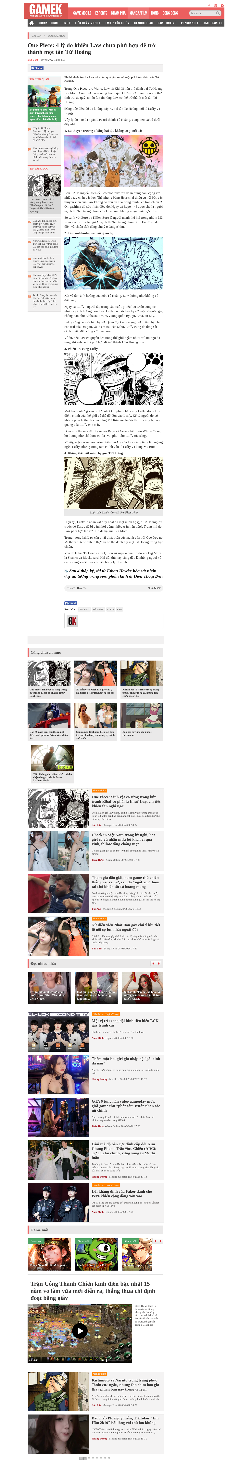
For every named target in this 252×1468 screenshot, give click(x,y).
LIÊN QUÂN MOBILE (88, 22)
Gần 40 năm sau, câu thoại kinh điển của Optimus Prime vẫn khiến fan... (49, 735)
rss (222, 5)
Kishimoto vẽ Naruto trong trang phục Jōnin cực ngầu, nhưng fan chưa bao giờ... (140, 692)
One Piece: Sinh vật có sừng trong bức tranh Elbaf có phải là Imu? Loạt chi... (48, 692)
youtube (215, 5)
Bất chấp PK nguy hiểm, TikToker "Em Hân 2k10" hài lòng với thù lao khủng (125, 1420)
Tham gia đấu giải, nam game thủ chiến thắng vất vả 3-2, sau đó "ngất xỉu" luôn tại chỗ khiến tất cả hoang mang (125, 882)
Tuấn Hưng (98, 859)
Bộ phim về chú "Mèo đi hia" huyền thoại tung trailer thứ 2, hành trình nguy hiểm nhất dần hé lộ (43, 114)
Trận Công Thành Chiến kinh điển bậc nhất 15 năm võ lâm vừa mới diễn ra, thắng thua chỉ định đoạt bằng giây (93, 1290)
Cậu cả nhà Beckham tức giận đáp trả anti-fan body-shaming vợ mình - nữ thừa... (95, 735)
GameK (36, 35)
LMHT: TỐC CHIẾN (118, 22)
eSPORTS (101, 12)
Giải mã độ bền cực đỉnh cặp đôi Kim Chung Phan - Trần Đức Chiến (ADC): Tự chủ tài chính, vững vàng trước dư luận (124, 1151)
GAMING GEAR (143, 22)
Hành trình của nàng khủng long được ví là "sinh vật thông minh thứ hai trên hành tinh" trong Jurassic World (45, 154)
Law (119, 609)
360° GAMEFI (213, 22)
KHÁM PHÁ (118, 12)
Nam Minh (98, 1038)
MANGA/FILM (138, 12)
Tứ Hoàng (98, 609)
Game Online (113, 859)
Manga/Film (56, 35)
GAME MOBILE (82, 12)
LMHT (66, 22)
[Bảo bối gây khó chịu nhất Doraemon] (141, 716)
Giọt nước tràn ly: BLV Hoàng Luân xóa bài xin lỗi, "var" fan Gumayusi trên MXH (44, 262)
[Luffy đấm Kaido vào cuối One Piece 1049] (113, 483)
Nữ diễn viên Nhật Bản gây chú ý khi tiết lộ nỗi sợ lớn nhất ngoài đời (95, 691)
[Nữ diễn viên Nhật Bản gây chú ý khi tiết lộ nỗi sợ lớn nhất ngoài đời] (95, 674)
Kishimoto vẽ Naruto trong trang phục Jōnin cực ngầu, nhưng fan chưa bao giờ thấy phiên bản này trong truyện (125, 1384)
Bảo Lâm (97, 825)
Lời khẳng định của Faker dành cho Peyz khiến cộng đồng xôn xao (122, 1193)
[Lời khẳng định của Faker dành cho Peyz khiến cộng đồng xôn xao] (58, 1202)
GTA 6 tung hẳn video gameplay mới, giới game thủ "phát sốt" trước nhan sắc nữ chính (126, 1105)
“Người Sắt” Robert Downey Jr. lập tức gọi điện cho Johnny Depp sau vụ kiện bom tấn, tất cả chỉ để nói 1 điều (45, 134)
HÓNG (155, 12)
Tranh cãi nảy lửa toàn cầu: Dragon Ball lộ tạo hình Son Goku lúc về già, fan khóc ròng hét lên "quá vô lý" (45, 301)
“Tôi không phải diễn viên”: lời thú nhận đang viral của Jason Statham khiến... (52, 777)
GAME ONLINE (167, 22)
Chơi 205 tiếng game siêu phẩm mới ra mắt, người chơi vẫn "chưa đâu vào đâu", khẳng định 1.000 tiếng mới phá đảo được (45, 226)
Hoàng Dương (99, 1079)
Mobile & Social (112, 908)
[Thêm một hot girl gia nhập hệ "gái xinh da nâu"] (58, 1074)
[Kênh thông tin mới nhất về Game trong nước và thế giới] (46, 11)
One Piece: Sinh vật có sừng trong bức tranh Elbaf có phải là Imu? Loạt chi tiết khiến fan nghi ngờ (42, 205)
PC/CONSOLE (190, 22)
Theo (113, 588)
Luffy (110, 609)
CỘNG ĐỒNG (170, 12)
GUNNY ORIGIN (48, 22)
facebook (209, 5)
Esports (109, 1038)
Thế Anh (96, 908)
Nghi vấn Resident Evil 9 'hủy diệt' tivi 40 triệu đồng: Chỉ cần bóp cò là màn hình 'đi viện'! (45, 245)
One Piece (80, 88)
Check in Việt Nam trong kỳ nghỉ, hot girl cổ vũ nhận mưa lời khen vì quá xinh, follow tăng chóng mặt (123, 839)
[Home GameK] (31, 23)
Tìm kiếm (218, 13)
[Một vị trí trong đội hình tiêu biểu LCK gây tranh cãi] (58, 1032)
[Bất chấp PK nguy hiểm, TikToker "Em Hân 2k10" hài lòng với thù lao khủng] (58, 1434)
